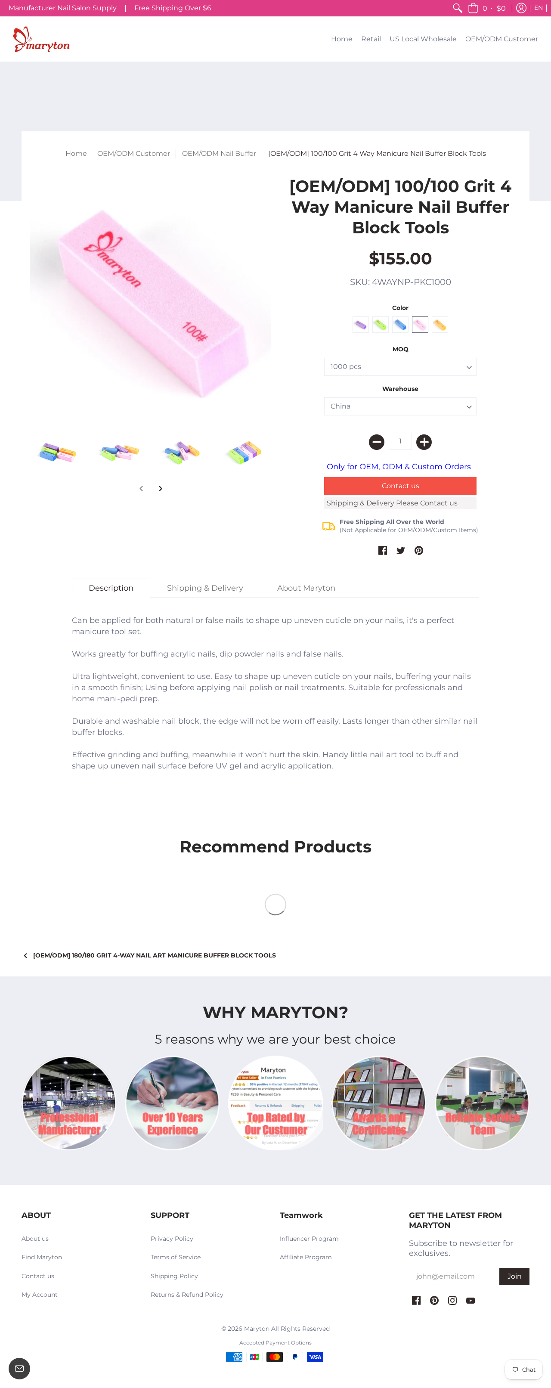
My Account (40, 1294)
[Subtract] (376, 442)
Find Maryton (42, 1257)
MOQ (401, 349)
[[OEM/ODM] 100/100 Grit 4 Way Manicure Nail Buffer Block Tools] (150, 296)
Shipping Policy (174, 1276)
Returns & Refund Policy (187, 1294)
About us (35, 1238)
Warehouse (400, 389)
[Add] (424, 442)
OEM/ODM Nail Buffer (219, 153)
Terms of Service (176, 1257)
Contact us (38, 1276)
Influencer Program (309, 1238)
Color (400, 308)
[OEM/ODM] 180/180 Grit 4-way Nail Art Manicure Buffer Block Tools (154, 955)
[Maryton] (41, 39)
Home (76, 153)
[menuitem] (457, 8)
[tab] (111, 588)
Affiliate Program (306, 1257)
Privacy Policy (172, 1238)
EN (538, 7)
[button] (487, 8)
